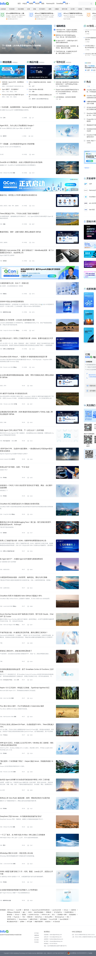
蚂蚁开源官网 (39, 921)
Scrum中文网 (53, 919)
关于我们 (36, 933)
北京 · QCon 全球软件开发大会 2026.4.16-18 (83, 934)
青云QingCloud (59, 917)
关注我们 (36, 942)
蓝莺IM (22, 921)
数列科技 (9, 914)
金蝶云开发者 (33, 919)
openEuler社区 (56, 910)
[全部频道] (94, 9)
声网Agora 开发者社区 (13, 912)
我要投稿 (36, 935)
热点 (88, 82)
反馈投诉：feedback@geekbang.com (53, 939)
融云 (24, 912)
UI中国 (9, 917)
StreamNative (23, 919)
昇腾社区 (48, 912)
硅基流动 (47, 921)
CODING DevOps (33, 914)
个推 (23, 917)
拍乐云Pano (38, 917)
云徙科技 (73, 910)
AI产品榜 (29, 921)
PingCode (16, 917)
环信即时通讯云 (69, 912)
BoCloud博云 (48, 917)
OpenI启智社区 (64, 919)
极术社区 (26, 910)
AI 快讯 (90, 26)
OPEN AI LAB (46, 914)
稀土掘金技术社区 (12, 921)
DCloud (17, 914)
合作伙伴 (36, 937)
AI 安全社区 (56, 921)
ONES (30, 912)
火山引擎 (18, 910)
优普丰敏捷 (43, 919)
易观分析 (30, 917)
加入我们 (36, 940)
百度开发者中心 (11, 919)
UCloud (66, 910)
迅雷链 (24, 914)
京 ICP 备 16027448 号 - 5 (59, 953)
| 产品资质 (89, 953)
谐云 (68, 917)
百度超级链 (72, 914)
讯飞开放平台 (58, 912)
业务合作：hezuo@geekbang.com (53, 937)
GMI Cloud (10, 910)
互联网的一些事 (62, 914)
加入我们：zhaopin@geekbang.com (53, 941)
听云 (53, 914)
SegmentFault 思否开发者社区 (41, 910)
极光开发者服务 (39, 912)
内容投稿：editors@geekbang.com (53, 934)
